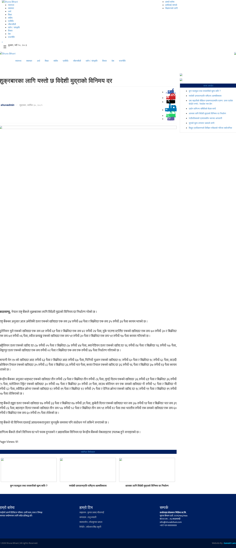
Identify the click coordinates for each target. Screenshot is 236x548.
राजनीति (11, 37)
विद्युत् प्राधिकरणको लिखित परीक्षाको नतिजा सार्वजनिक (210, 127)
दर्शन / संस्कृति (14, 27)
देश (9, 33)
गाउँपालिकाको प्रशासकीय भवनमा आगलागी (205, 118)
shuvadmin (7, 105)
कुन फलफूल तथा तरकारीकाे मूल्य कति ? (29, 485)
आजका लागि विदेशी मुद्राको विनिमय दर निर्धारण (147, 485)
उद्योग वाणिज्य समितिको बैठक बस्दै (202, 108)
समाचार (11, 8)
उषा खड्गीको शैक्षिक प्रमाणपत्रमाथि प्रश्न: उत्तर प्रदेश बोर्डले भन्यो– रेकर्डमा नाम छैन (211, 102)
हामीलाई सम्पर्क (171, 4)
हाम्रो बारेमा (169, 1)
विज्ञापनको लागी (171, 8)
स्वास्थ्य (11, 4)
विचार (10, 30)
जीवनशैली (12, 24)
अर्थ (9, 11)
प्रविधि (10, 20)
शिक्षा (10, 14)
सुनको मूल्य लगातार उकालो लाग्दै (201, 122)
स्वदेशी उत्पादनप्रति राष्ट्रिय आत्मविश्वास (88, 485)
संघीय (10, 17)
